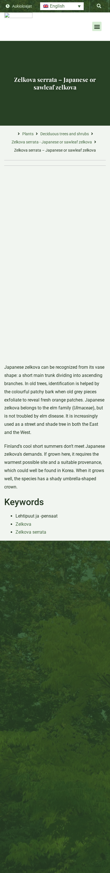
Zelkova (23, 524)
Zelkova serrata (31, 532)
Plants (28, 134)
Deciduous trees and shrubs (64, 134)
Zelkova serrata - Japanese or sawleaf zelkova (52, 142)
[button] (62, 6)
